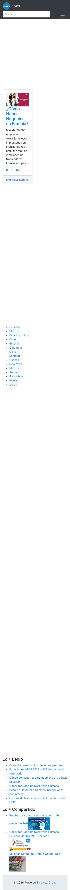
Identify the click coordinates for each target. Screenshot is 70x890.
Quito (12, 351)
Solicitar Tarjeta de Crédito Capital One (34, 853)
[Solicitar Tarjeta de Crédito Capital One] (17, 863)
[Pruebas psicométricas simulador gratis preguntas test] (39, 823)
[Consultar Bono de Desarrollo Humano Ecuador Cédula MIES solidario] (20, 844)
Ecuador (14, 327)
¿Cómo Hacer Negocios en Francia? (17, 116)
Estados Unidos (19, 335)
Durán (13, 384)
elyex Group (49, 882)
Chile (12, 339)
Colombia (15, 347)
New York (15, 364)
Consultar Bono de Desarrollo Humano (34, 785)
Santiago (15, 355)
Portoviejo (16, 376)
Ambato (14, 372)
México (14, 331)
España (24, 179)
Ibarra (13, 380)
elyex (15, 6)
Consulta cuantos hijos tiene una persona (35, 765)
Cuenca (14, 360)
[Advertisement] (35, 54)
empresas (12, 179)
